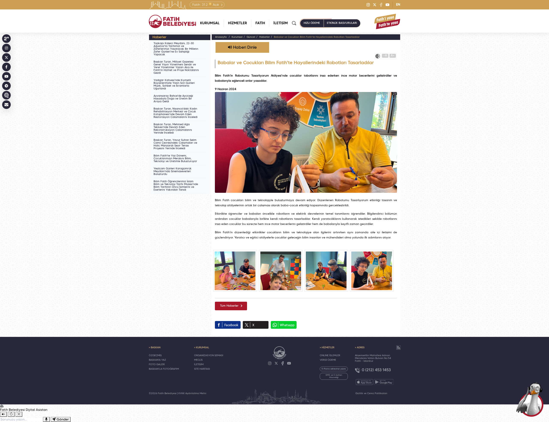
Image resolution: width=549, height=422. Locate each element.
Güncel (251, 37)
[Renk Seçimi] (379, 56)
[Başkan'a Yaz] (6, 104)
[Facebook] (381, 5)
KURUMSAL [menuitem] (210, 23)
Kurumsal (237, 37)
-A (385, 55)
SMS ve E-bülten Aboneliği (334, 376)
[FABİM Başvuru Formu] (531, 399)
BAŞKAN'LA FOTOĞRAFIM (164, 369)
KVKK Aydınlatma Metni (192, 393)
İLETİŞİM (199, 364)
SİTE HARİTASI (202, 369)
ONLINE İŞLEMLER (330, 355)
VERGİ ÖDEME (328, 360)
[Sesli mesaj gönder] (46, 419)
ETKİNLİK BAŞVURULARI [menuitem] (342, 23)
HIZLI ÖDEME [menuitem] (312, 23)
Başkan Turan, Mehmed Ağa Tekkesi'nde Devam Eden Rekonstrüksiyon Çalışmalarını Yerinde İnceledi (173, 128)
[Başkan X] (6, 57)
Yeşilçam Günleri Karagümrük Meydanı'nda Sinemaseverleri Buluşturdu (173, 171)
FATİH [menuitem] (260, 23)
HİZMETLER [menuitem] (237, 23)
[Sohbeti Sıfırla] (11, 414)
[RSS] (398, 347)
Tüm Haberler (229, 305)
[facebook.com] (228, 325)
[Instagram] (368, 5)
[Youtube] (387, 5)
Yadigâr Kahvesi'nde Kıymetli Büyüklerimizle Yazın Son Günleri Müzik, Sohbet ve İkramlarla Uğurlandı (174, 84)
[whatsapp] (284, 325)
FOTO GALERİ (157, 364)
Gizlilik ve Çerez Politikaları (371, 393)
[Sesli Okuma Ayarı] (3, 414)
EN (398, 4)
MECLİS (198, 360)
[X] (374, 5)
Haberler (264, 37)
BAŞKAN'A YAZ (157, 360)
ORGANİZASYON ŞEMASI (208, 355)
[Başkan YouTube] (6, 76)
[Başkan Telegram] (6, 85)
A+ (393, 55)
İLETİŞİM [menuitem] (280, 23)
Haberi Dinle (244, 48)
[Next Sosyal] (6, 38)
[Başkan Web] (6, 95)
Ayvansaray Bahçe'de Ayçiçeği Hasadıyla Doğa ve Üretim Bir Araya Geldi (173, 99)
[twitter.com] (255, 325)
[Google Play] (383, 382)
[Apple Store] (364, 382)
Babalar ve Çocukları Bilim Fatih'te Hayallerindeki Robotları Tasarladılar (317, 37)
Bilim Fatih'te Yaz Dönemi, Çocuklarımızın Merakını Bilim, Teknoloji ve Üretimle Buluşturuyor (175, 159)
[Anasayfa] (172, 21)
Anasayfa (221, 37)
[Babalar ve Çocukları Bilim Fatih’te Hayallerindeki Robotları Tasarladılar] (235, 271)
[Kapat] (18, 414)
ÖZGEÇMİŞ (155, 355)
